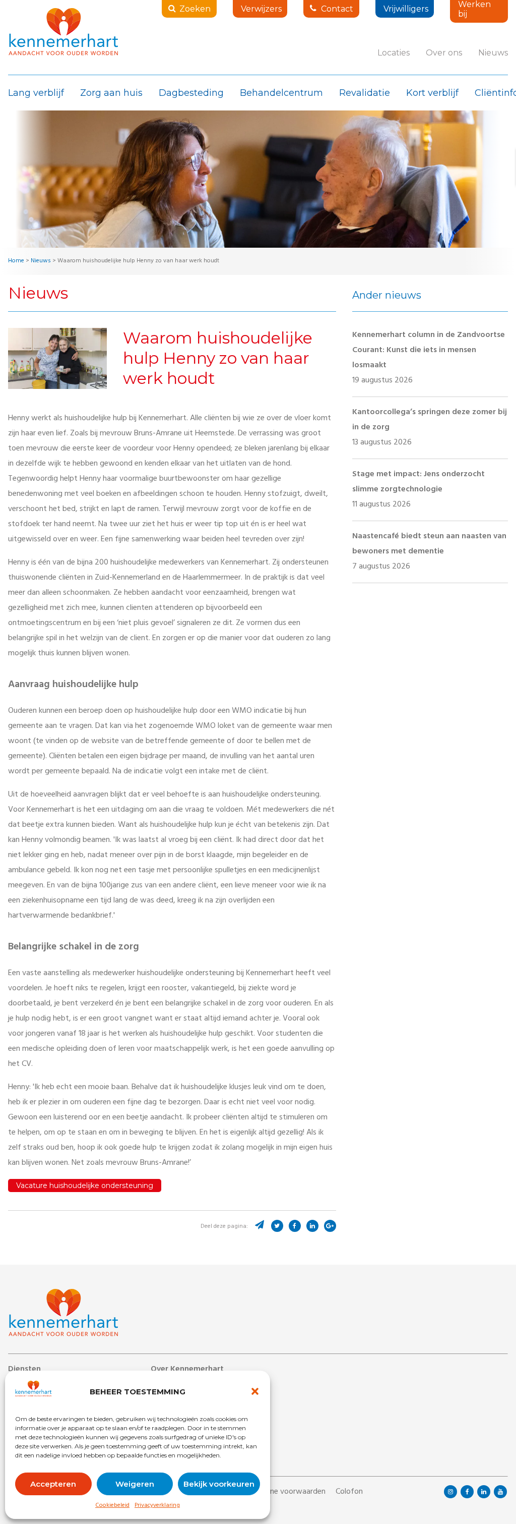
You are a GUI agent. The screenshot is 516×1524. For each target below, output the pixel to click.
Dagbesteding (191, 92)
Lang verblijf (36, 92)
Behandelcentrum (281, 92)
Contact (337, 9)
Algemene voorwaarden (285, 1492)
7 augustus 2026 (429, 552)
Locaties (393, 53)
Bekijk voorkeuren (218, 1484)
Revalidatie (364, 92)
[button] (255, 1391)
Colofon (349, 1492)
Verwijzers (261, 9)
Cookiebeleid (112, 1505)
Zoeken (195, 9)
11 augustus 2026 (418, 490)
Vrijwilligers (405, 9)
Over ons (444, 53)
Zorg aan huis (111, 92)
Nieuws (493, 53)
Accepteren (53, 1484)
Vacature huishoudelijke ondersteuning (84, 1185)
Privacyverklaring (157, 1505)
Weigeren (134, 1484)
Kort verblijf (432, 92)
